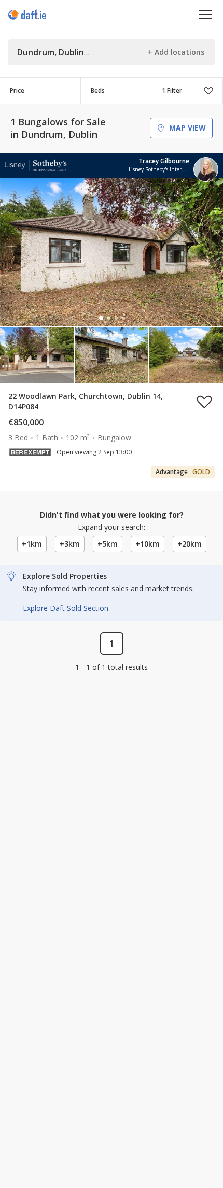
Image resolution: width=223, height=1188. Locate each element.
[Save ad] (204, 401)
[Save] (208, 90)
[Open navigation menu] (206, 14)
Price (17, 90)
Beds (98, 90)
